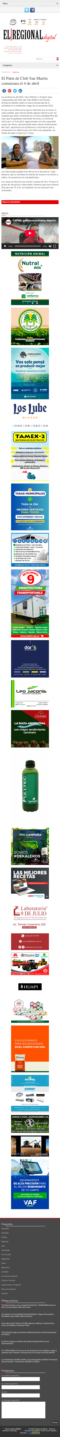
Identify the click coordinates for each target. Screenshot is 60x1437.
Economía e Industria (9, 1276)
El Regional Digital (40, 1429)
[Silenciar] (50, 246)
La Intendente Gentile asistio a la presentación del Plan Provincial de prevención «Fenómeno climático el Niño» (29, 1361)
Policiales (5, 1233)
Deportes (16, 72)
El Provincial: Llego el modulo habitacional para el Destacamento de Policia (29, 1333)
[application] (30, 233)
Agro (3, 1246)
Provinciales (6, 1255)
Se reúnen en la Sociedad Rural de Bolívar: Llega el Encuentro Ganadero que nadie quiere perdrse (27, 1315)
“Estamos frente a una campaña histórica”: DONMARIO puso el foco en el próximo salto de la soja (28, 1306)
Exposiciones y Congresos (11, 1285)
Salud (3, 1263)
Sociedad (4, 1272)
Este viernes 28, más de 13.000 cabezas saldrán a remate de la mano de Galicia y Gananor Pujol (27, 1324)
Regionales (5, 1259)
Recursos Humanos (8, 1289)
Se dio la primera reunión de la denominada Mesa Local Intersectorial (25, 1342)
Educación (5, 1267)
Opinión (4, 1293)
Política (4, 1237)
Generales (5, 1229)
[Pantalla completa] (54, 246)
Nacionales (5, 1250)
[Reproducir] (5, 246)
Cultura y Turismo (8, 1280)
